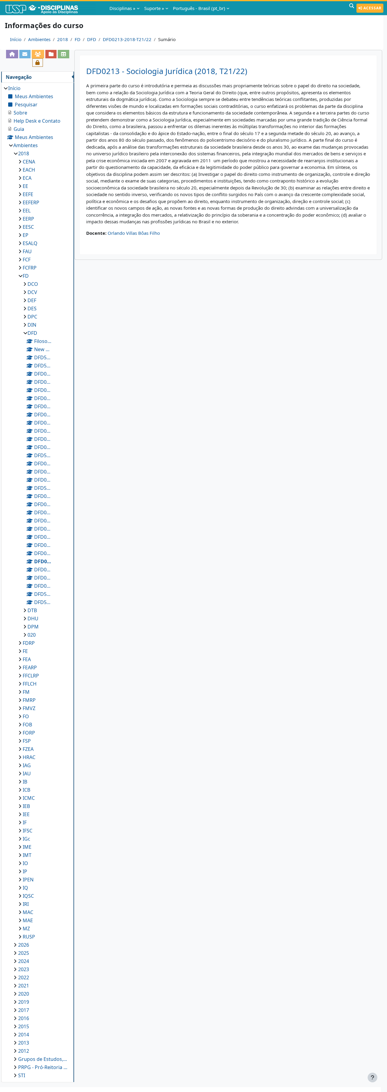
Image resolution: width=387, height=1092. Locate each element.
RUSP (29, 936)
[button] (351, 8)
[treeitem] (37, 582)
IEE (26, 814)
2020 (23, 993)
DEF (32, 300)
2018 (62, 39)
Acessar (372, 8)
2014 (23, 1034)
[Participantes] (38, 54)
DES (32, 308)
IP (25, 871)
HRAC (29, 757)
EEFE (28, 194)
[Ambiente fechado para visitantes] (37, 62)
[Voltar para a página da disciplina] (12, 54)
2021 (23, 985)
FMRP (29, 700)
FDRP (29, 643)
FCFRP (30, 267)
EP (25, 235)
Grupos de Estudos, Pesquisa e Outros (43, 1059)
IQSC (28, 896)
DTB (32, 610)
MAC (28, 912)
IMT (27, 855)
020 (32, 635)
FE (25, 651)
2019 (23, 1002)
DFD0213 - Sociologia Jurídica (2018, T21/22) (166, 71)
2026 (23, 945)
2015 (23, 1026)
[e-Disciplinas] (51, 8)
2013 (23, 1042)
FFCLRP (31, 675)
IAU (27, 773)
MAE (28, 920)
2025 (23, 953)
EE (25, 186)
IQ (25, 887)
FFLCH (30, 683)
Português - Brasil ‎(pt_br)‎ (199, 8)
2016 (23, 1018)
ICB (26, 790)
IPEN (28, 879)
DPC (32, 316)
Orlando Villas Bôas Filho (134, 233)
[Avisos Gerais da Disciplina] (25, 54)
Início (15, 39)
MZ (26, 928)
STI (21, 1075)
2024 (23, 961)
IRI (26, 904)
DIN (32, 324)
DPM (33, 626)
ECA (27, 178)
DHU (33, 618)
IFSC (27, 830)
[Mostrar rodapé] (372, 1077)
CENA (29, 161)
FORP (29, 732)
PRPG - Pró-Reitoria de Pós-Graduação (43, 1067)
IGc (26, 838)
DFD (91, 39)
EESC (28, 227)
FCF (27, 259)
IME (27, 847)
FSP (27, 741)
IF (25, 822)
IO (25, 863)
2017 (23, 1010)
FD (77, 39)
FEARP (30, 667)
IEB (26, 806)
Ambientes (39, 39)
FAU (27, 251)
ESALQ (30, 243)
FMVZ (29, 708)
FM (26, 692)
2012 (23, 1051)
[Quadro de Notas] (63, 54)
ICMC (29, 798)
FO (26, 716)
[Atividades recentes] (51, 54)
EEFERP (31, 202)
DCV (32, 292)
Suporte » (154, 8)
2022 (23, 977)
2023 (23, 969)
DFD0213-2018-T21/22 (127, 39)
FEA (27, 659)
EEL (27, 210)
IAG (27, 765)
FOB (27, 724)
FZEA (28, 749)
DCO (33, 284)
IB (25, 781)
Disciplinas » (122, 8)
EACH (29, 169)
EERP (28, 218)
